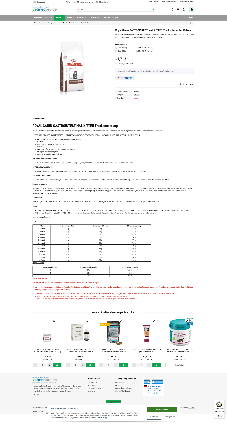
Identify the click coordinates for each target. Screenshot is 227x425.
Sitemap (91, 385)
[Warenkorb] (191, 9)
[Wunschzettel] (178, 9)
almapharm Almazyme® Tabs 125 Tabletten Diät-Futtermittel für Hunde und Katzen (179, 350)
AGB (117, 385)
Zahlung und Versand (95, 388)
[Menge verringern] (35, 365)
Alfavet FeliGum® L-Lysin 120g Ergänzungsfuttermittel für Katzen (113, 350)
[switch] (219, 416)
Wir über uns (92, 382)
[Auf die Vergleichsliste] (54, 320)
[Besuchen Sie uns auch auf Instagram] (37, 395)
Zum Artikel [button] (179, 365)
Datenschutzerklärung (123, 388)
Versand (130, 64)
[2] (125, 77)
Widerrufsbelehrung (122, 391)
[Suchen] (153, 9)
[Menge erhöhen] (50, 365)
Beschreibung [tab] (38, 118)
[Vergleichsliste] (172, 9)
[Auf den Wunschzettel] (59, 320)
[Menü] (223, 401)
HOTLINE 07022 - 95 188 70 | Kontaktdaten (162, 2)
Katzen (136, 95)
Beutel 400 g (135, 48)
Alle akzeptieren (162, 409)
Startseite (38, 18)
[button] (183, 9)
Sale (191, 18)
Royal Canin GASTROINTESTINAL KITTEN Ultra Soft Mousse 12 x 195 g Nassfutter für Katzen (47, 350)
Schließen (154, 417)
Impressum (119, 382)
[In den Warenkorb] (57, 365)
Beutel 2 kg (135, 51)
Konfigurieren (170, 417)
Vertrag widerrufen (113, 402)
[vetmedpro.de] (45, 9)
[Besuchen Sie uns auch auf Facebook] (34, 395)
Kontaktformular (186, 2)
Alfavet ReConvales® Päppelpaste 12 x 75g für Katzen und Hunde (146, 350)
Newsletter (92, 391)
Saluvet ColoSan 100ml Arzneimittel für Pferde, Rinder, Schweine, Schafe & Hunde (80, 350)
